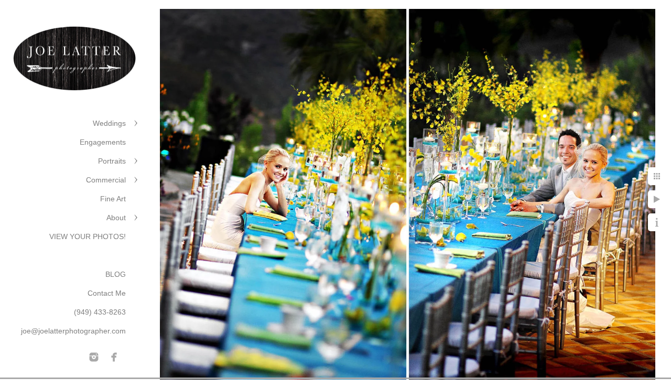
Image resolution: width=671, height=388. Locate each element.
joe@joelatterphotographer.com (73, 331)
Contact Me (107, 293)
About (116, 217)
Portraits (112, 161)
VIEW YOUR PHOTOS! (87, 236)
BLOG (115, 274)
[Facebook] (114, 357)
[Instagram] (94, 357)
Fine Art (113, 199)
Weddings (109, 123)
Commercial (106, 180)
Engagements (103, 142)
